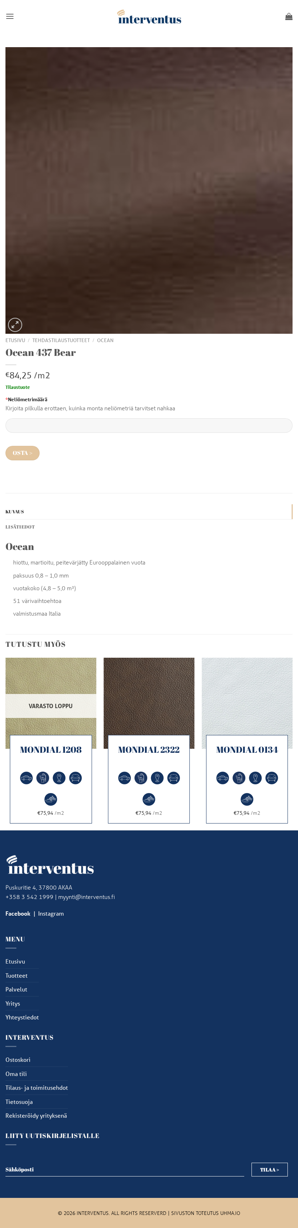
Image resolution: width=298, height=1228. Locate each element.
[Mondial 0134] (247, 703)
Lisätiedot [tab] (20, 526)
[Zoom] (15, 325)
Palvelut (16, 989)
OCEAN (105, 340)
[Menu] (9, 16)
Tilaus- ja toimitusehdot (36, 1087)
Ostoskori (18, 1059)
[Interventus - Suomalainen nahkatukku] (149, 16)
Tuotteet (16, 975)
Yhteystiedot (22, 1017)
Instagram (51, 913)
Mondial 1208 (51, 749)
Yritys (12, 1003)
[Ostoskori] (289, 16)
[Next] (292, 743)
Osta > (23, 453)
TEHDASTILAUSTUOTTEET (61, 340)
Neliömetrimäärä (26, 399)
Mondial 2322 (149, 749)
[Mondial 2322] (149, 703)
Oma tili (16, 1073)
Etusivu (15, 340)
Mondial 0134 (247, 749)
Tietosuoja (19, 1101)
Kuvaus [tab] (14, 511)
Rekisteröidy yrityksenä (36, 1115)
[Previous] (5, 743)
